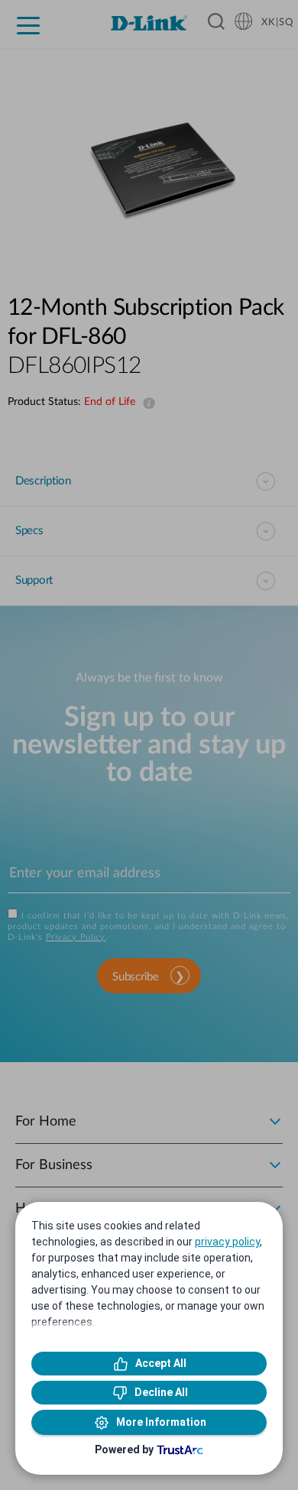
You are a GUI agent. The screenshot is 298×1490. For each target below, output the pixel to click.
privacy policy (227, 1242)
